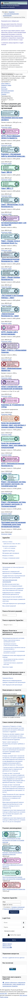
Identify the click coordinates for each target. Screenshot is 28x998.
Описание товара (6, 127)
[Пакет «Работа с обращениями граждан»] (10, 345)
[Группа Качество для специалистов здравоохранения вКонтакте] (14, 711)
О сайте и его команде (9, 548)
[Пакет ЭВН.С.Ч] (10, 184)
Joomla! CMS (3, 993)
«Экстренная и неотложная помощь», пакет (12, 297)
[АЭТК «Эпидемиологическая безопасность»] (10, 459)
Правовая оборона (7, 678)
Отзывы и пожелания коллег (10, 558)
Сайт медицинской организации (12, 685)
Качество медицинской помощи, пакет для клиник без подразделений (13, 445)
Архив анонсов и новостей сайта (12, 543)
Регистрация (6, 947)
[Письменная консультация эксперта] (10, 113)
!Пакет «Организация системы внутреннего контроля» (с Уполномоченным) (13, 504)
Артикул (3, 87)
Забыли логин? (6, 945)
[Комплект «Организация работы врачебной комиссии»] (11, 848)
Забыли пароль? (7, 944)
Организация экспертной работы (12, 597)
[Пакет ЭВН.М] (10, 168)
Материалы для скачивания (10, 553)
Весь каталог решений (9, 606)
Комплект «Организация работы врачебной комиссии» (13, 155)
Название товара (6, 85)
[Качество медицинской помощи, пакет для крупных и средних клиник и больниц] (10, 418)
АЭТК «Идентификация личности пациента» (10, 137)
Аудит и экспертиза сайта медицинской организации (11, 388)
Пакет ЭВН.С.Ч (7, 188)
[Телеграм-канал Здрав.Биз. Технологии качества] (14, 700)
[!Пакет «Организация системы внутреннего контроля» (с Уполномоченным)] (10, 497)
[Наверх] (25, 995)
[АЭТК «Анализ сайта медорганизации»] (10, 327)
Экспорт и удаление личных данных (13, 957)
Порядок (3, 94)
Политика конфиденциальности (13, 909)
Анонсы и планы (7, 542)
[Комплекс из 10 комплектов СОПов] (10, 400)
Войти (14, 940)
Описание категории (7, 91)
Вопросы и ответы (7, 555)
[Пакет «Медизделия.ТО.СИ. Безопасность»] (10, 200)
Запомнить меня (9, 931)
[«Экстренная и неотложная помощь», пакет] (10, 291)
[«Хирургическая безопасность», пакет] (10, 309)
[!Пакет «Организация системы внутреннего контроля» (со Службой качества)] (11, 834)
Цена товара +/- (5, 83)
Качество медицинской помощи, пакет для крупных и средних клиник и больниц (13, 425)
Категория (4, 89)
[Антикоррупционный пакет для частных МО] (10, 218)
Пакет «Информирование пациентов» (13, 889)
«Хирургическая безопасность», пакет (10, 315)
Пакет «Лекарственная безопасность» (10, 278)
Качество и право (7, 667)
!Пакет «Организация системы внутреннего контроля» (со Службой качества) (13, 840)
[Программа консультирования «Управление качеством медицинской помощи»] (10, 518)
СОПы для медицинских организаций (13, 603)
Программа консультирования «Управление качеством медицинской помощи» (13, 524)
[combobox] (9, 625)
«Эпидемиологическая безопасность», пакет (10, 260)
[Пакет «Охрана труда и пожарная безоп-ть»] (10, 236)
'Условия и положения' (18, 907)
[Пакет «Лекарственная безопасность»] (10, 273)
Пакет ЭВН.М (6, 172)
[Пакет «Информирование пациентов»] (11, 885)
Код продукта (5, 92)
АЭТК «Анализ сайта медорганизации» (9, 333)
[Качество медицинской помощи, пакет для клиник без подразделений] (11, 872)
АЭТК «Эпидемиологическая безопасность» (12, 465)
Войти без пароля (15, 935)
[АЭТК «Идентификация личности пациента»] (11, 860)
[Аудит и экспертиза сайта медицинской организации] (10, 382)
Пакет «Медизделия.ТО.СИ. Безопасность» (12, 206)
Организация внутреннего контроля (13, 638)
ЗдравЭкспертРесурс (8, 551)
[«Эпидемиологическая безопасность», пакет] (10, 254)
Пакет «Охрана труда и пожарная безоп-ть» (10, 242)
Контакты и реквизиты (9, 546)
